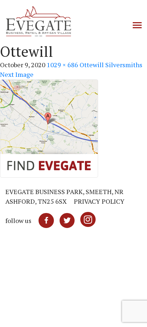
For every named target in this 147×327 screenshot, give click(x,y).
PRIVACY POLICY (99, 201)
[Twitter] (67, 220)
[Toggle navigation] (137, 26)
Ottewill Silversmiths (111, 64)
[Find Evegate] (49, 127)
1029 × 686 (62, 64)
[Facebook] (46, 220)
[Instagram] (88, 220)
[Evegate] (60, 21)
